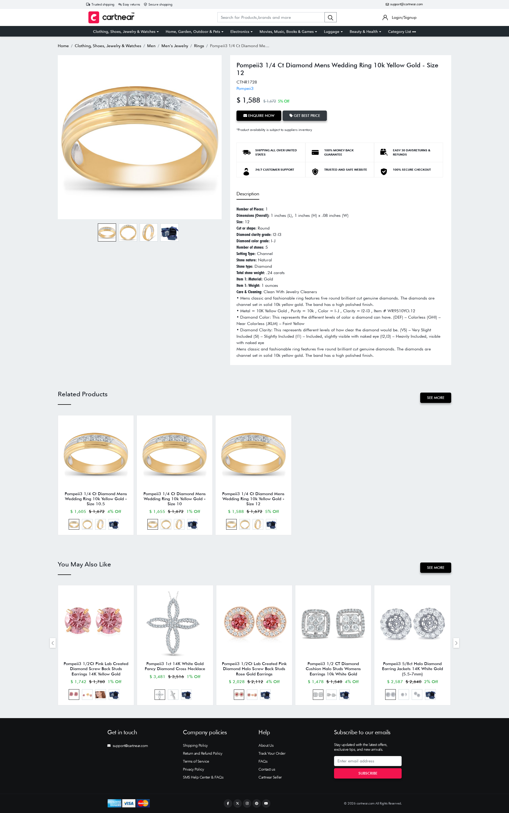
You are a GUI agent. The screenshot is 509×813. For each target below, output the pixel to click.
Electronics (239, 31)
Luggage (331, 31)
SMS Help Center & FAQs (203, 777)
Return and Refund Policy (202, 753)
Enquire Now (260, 115)
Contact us (266, 769)
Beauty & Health (364, 31)
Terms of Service (196, 761)
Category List (400, 31)
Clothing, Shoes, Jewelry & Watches (124, 31)
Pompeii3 (244, 88)
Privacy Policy (193, 769)
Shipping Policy (195, 745)
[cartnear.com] (111, 17)
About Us (265, 745)
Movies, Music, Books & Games (287, 31)
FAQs (262, 761)
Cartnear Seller (270, 777)
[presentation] (53, 643)
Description (247, 193)
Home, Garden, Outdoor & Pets (193, 31)
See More (435, 397)
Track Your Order (271, 753)
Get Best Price (306, 115)
